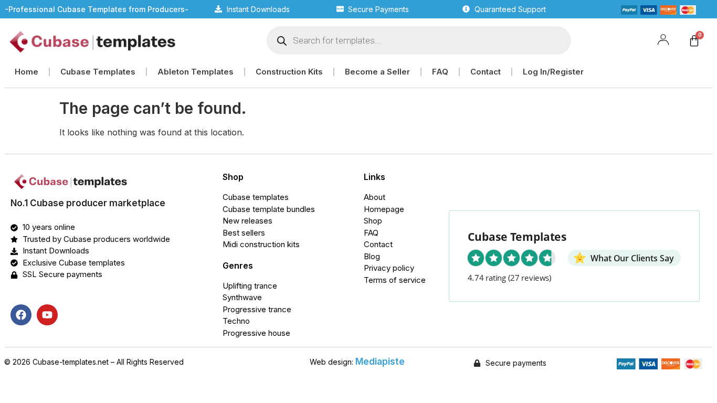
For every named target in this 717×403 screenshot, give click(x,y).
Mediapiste (380, 361)
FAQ (440, 72)
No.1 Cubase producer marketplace (87, 203)
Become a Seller (377, 72)
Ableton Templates (195, 72)
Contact (485, 72)
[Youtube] (47, 314)
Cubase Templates (97, 72)
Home (26, 72)
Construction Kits (289, 72)
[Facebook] (20, 314)
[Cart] (694, 40)
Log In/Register (553, 72)
